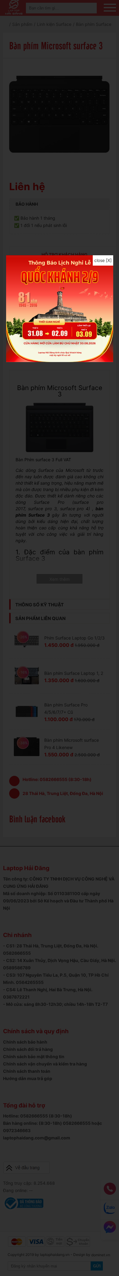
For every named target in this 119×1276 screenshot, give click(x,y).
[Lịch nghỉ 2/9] (59, 360)
